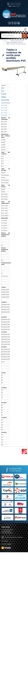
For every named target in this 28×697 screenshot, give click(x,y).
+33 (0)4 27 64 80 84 (14, 3)
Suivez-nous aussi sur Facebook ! (14, 537)
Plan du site (4, 541)
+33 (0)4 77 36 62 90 (14, 4)
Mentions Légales (6, 544)
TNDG (3, 97)
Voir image (4, 105)
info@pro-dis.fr (14, 6)
